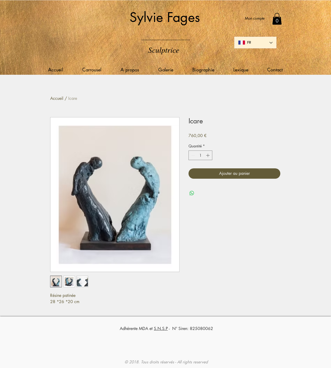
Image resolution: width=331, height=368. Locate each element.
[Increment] (208, 155)
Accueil (56, 98)
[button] (277, 19)
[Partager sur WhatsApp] (192, 193)
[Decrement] (192, 155)
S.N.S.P (161, 328)
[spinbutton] (200, 155)
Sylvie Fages (165, 17)
